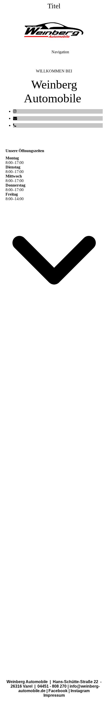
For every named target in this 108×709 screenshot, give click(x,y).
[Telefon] (14, 125)
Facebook (58, 691)
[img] (54, 30)
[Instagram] (15, 111)
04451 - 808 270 (52, 686)
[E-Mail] (15, 118)
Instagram (80, 691)
